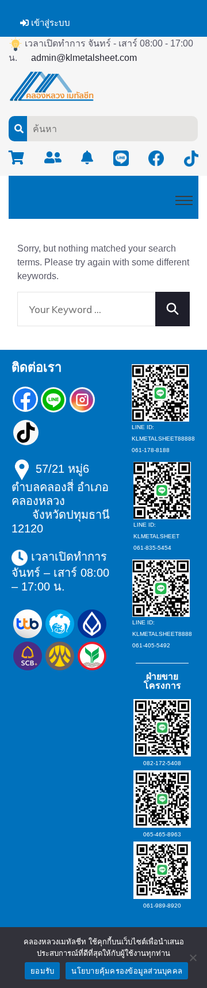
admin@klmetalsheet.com (84, 58)
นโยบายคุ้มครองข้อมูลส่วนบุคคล (126, 971)
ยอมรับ (42, 971)
